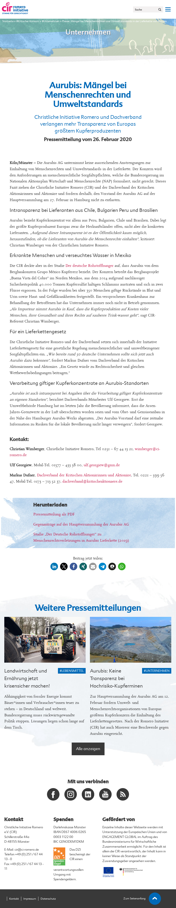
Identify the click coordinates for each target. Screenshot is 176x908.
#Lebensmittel (72, 671)
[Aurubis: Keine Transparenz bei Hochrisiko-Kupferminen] (130, 640)
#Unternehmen (50, 21)
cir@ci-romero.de (27, 849)
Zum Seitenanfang (134, 898)
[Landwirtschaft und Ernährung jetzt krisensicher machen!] (45, 640)
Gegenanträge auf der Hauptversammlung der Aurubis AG (81, 524)
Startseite (8, 21)
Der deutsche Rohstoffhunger (89, 265)
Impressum (29, 898)
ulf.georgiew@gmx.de (102, 465)
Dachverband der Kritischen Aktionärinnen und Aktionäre (84, 475)
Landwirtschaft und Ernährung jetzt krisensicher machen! (27, 678)
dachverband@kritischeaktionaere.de (92, 481)
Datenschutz (48, 898)
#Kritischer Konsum (27, 21)
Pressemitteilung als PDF (54, 514)
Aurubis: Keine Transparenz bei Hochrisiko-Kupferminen (116, 678)
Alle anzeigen (88, 748)
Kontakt (14, 898)
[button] (54, 566)
